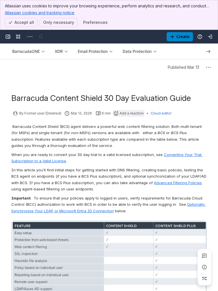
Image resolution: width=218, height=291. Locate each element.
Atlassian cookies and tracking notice (39, 12)
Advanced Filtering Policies (178, 182)
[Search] (40, 36)
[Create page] (204, 278)
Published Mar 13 (183, 67)
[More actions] (208, 67)
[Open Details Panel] (204, 267)
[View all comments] (204, 255)
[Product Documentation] (29, 36)
